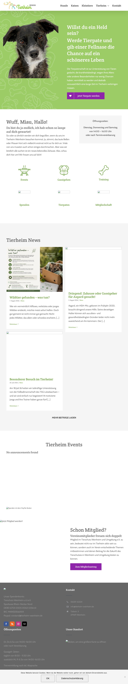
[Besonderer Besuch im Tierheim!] (34, 353)
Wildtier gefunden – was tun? (30, 297)
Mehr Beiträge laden (64, 417)
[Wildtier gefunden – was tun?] (34, 269)
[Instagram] (18, 624)
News (22, 301)
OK (48, 678)
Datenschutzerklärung (72, 678)
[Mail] (24, 624)
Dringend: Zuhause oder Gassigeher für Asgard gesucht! (92, 295)
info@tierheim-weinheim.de (82, 606)
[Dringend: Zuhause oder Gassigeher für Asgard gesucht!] (93, 267)
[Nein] (125, 677)
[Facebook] (6, 624)
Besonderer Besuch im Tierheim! (31, 379)
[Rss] (12, 624)
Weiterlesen (13, 324)
